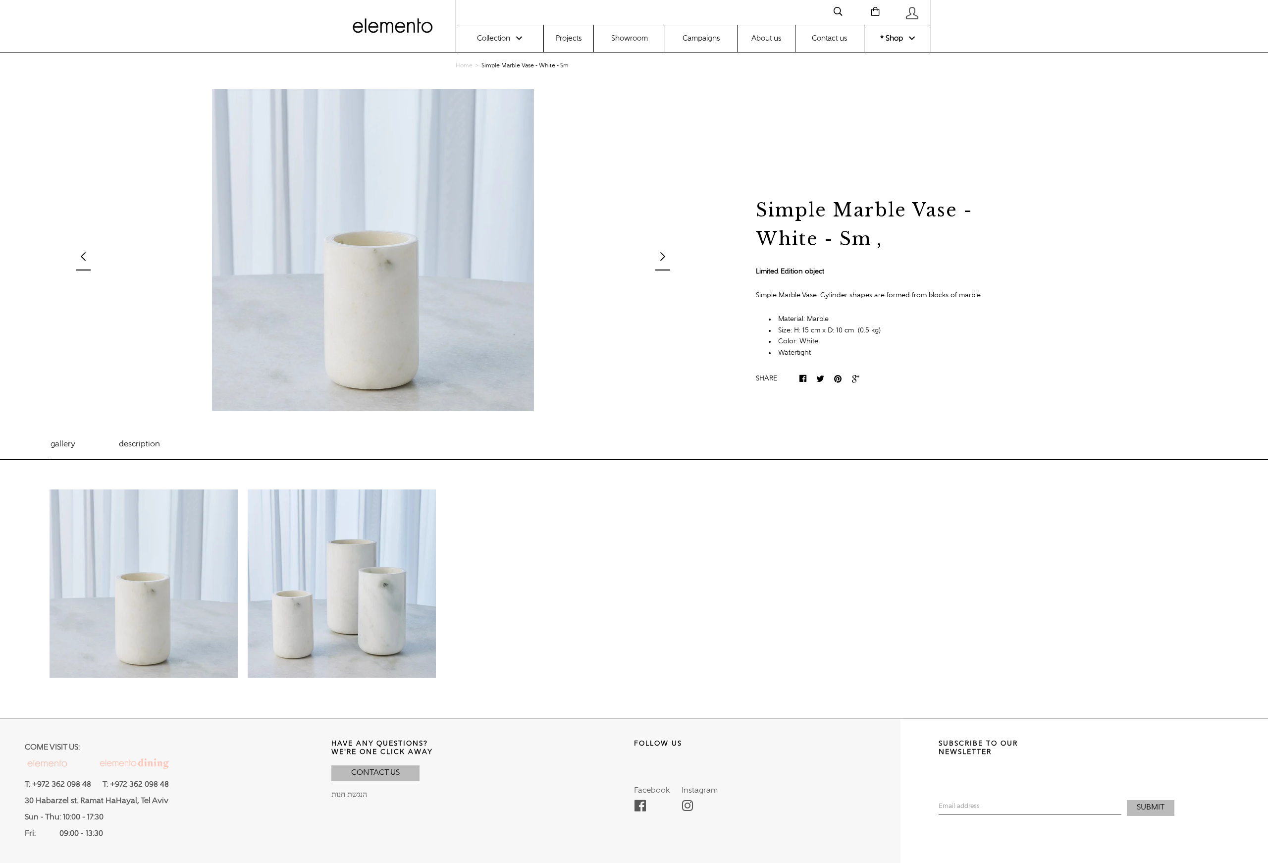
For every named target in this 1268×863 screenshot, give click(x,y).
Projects (568, 38)
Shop (893, 38)
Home (464, 66)
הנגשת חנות (349, 795)
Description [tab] (139, 444)
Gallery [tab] (63, 444)
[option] (372, 250)
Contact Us (375, 773)
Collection (493, 38)
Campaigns (701, 38)
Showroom (629, 38)
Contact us (829, 38)
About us (766, 38)
